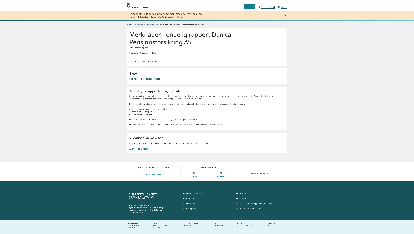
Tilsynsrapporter (152, 24)
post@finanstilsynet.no (245, 226)
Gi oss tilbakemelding (154, 174)
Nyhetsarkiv (138, 24)
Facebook (194, 176)
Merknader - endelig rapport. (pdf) (145, 78)
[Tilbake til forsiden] (147, 5)
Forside (129, 24)
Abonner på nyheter (138, 148)
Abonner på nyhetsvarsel (261, 173)
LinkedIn (220, 176)
